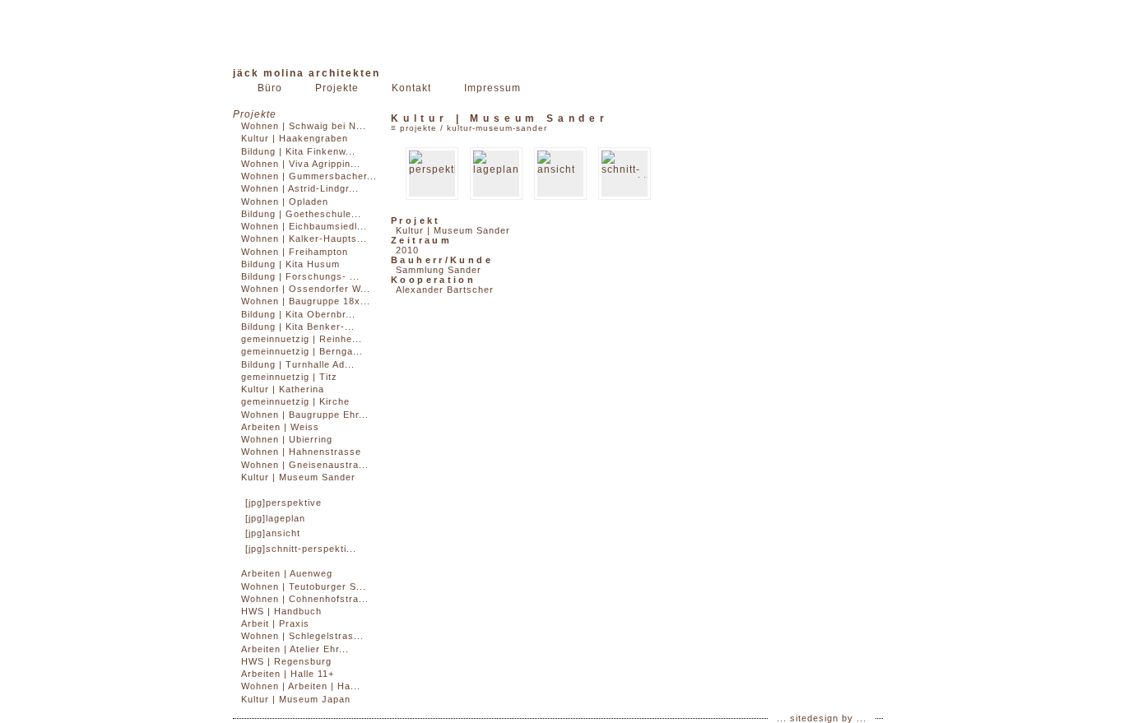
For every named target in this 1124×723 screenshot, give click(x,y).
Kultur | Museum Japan (296, 699)
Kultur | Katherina (282, 389)
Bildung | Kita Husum (290, 264)
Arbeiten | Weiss (280, 427)
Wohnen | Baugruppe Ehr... (305, 414)
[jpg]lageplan (275, 518)
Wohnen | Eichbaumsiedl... (304, 226)
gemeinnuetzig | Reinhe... (301, 339)
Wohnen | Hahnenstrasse (301, 452)
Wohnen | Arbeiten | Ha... (300, 686)
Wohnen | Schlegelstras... (302, 636)
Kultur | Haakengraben (294, 138)
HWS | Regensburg (286, 661)
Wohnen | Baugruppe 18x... (305, 301)
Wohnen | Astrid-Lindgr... (300, 188)
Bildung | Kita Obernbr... (298, 314)
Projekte (337, 88)
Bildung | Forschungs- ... (300, 276)
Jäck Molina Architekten (306, 73)
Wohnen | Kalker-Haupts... (304, 238)
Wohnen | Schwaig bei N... (303, 126)
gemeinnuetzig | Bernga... (302, 351)
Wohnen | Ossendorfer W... (305, 289)
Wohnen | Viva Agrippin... (300, 164)
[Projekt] (432, 174)
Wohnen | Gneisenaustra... (305, 465)
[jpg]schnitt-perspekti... (300, 549)
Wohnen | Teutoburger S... (303, 586)
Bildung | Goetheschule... (301, 214)
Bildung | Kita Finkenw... (298, 151)
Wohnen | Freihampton (294, 252)
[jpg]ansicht (272, 533)
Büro (270, 88)
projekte (418, 127)
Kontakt (411, 88)
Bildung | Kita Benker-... (298, 326)
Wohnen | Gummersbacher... (309, 176)
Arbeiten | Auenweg (286, 573)
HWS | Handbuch (281, 611)
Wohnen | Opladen (284, 201)
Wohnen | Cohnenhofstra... (305, 599)
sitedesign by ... (828, 718)
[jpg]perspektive (283, 502)
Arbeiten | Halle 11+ (287, 674)
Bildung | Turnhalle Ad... (298, 364)
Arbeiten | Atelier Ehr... (295, 649)
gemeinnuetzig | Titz (289, 377)
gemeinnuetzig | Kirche (295, 401)
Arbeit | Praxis (275, 623)
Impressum (492, 88)
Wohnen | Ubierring (286, 439)
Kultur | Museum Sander (298, 477)
